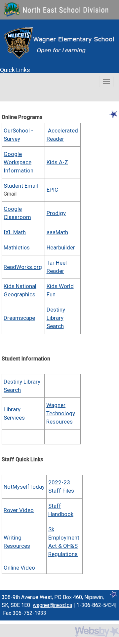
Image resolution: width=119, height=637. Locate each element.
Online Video (19, 567)
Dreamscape (19, 318)
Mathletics (17, 247)
